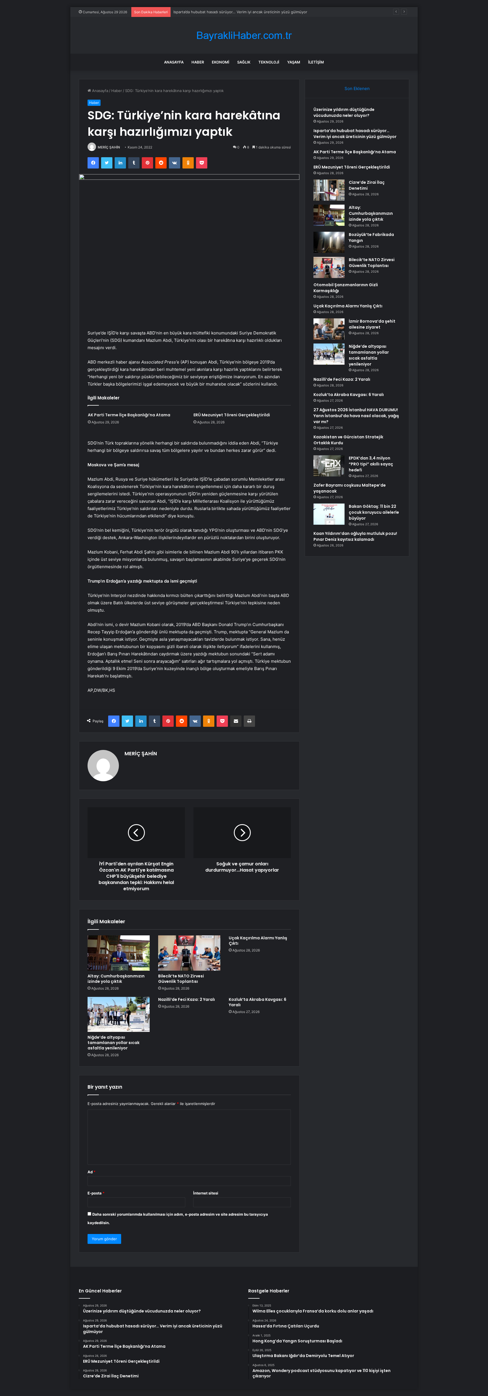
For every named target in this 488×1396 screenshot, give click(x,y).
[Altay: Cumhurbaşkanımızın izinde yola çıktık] (119, 952)
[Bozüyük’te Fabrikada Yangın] (329, 242)
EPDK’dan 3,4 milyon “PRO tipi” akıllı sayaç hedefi (371, 464)
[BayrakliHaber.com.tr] (244, 35)
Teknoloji (268, 62)
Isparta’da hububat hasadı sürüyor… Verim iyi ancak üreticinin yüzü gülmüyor (354, 133)
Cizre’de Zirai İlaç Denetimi (367, 185)
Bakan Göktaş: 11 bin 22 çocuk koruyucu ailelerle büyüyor (374, 512)
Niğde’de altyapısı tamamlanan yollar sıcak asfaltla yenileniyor (114, 1042)
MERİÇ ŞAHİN (109, 147)
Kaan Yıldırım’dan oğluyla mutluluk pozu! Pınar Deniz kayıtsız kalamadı (355, 536)
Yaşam (293, 62)
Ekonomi (220, 62)
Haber (197, 62)
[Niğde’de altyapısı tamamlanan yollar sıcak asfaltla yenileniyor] (119, 1014)
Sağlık (243, 62)
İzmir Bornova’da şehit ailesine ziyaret (372, 324)
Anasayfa (174, 62)
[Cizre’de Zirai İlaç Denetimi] (329, 190)
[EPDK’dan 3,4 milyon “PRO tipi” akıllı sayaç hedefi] (329, 465)
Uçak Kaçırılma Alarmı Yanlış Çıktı (258, 940)
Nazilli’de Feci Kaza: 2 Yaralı (186, 999)
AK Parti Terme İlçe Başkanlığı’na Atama (207, 12)
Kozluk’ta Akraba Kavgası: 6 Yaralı (257, 1002)
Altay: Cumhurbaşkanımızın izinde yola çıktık (116, 978)
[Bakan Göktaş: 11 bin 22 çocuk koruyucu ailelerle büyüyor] (329, 514)
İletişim (316, 62)
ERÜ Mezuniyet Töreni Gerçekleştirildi (231, 415)
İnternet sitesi (205, 1193)
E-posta (96, 1193)
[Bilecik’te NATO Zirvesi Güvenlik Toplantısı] (189, 952)
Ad (91, 1172)
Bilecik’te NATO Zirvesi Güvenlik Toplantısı (181, 978)
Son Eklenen (357, 88)
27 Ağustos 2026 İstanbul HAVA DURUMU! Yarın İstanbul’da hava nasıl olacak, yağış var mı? (356, 416)
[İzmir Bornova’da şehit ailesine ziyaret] (329, 329)
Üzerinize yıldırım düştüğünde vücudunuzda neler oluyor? (343, 112)
